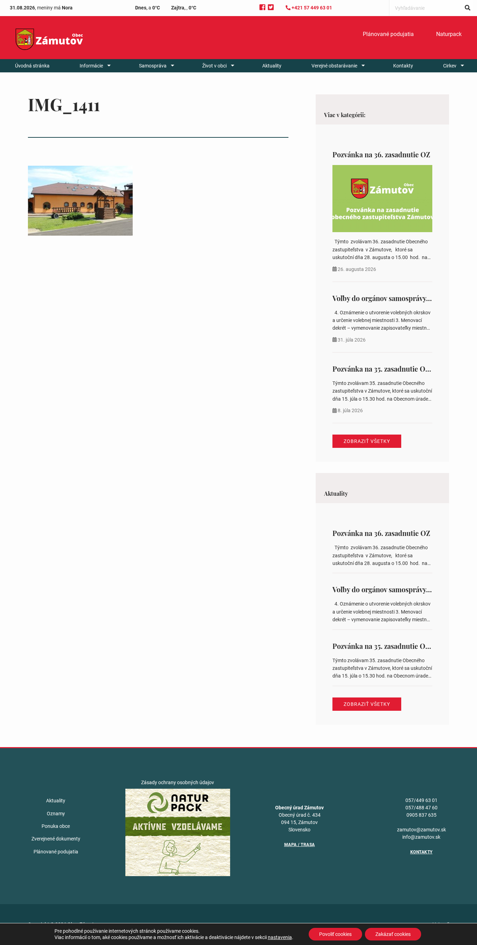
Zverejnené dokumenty (55, 839)
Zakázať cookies (393, 934)
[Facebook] (262, 7)
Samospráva (153, 66)
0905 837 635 (421, 815)
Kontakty (403, 66)
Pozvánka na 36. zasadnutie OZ (381, 154)
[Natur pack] (177, 832)
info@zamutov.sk (421, 837)
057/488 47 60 (421, 807)
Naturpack (449, 34)
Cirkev (449, 66)
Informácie (91, 66)
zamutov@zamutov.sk (421, 829)
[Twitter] (271, 7)
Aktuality (271, 66)
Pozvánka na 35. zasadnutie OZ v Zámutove (399, 368)
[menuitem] (388, 34)
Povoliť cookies (335, 934)
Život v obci (214, 66)
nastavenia (280, 937)
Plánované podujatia (388, 34)
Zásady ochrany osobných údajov (177, 782)
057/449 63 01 (421, 800)
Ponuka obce (56, 826)
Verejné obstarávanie (334, 66)
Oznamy (56, 813)
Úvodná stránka (32, 66)
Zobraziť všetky (367, 441)
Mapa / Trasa (299, 844)
